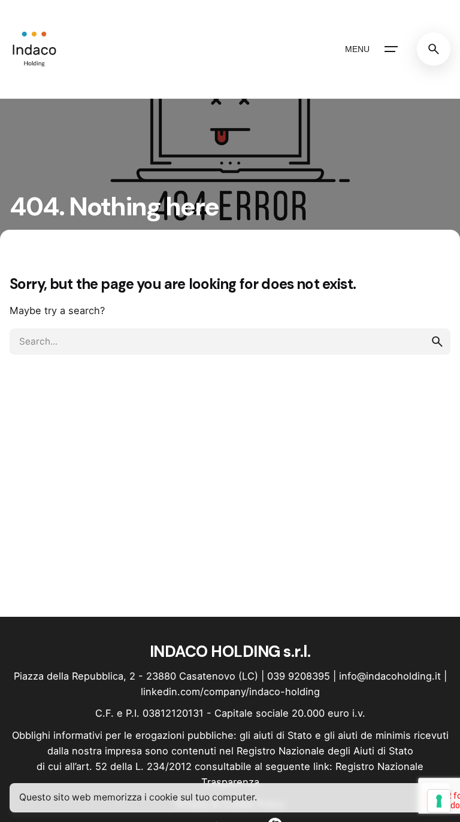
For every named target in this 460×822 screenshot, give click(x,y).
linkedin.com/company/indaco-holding (230, 692)
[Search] (433, 49)
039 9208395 (298, 676)
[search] (437, 341)
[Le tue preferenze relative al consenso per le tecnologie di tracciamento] (439, 801)
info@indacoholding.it (390, 676)
